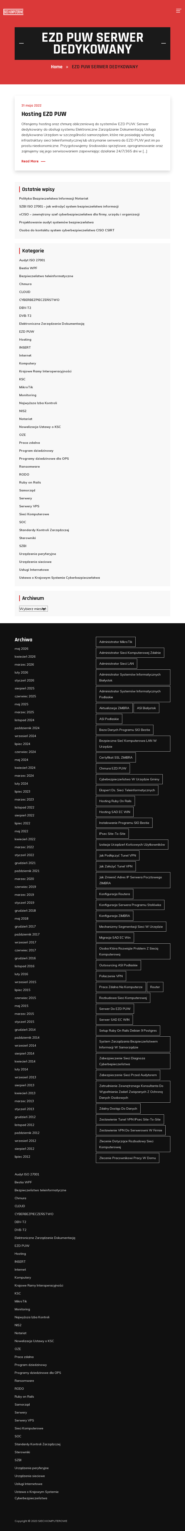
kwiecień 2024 (25, 768)
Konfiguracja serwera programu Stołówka (130, 905)
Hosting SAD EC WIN (114, 812)
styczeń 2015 (24, 1022)
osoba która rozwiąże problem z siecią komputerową (128, 951)
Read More (30, 161)
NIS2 (22, 411)
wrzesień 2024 (25, 736)
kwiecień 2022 (25, 839)
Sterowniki (27, 538)
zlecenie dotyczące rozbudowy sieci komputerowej (126, 1144)
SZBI (22, 546)
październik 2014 (27, 1037)
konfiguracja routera (114, 894)
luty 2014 (21, 1069)
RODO (24, 474)
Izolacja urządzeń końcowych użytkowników (132, 844)
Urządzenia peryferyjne (37, 554)
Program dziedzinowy (36, 451)
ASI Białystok (146, 708)
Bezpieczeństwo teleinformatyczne (46, 276)
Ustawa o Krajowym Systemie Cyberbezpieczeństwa (59, 578)
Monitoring (27, 395)
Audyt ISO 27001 (32, 260)
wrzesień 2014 (25, 1045)
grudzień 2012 (25, 1117)
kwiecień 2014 (25, 1061)
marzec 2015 (24, 1014)
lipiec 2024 (22, 744)
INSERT (25, 347)
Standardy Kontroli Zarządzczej (44, 530)
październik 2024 (27, 728)
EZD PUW (26, 332)
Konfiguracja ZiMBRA (114, 916)
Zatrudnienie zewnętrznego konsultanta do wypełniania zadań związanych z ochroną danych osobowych (131, 1092)
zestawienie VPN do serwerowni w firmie (130, 1130)
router (155, 987)
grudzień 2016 (25, 958)
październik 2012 (27, 1133)
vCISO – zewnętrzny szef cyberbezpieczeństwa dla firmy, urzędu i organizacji (79, 214)
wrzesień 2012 (25, 1141)
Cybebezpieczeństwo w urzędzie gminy (129, 779)
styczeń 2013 (24, 1109)
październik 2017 (27, 934)
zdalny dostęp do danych (118, 1108)
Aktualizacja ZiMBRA (114, 708)
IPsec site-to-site (112, 834)
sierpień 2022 (24, 815)
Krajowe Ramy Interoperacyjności (45, 371)
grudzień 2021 (25, 863)
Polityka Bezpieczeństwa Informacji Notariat (53, 198)
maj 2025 (21, 704)
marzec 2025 (24, 712)
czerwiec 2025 (25, 696)
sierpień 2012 (24, 1149)
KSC (22, 379)
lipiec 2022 (22, 823)
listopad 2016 (24, 966)
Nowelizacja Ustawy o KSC (40, 427)
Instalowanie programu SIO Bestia (124, 823)
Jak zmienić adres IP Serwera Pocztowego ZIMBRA (130, 880)
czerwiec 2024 (25, 752)
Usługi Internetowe (34, 570)
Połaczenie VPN (111, 976)
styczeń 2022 (24, 855)
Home (56, 67)
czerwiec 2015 (25, 998)
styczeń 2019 (24, 903)
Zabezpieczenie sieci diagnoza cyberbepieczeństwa (122, 1061)
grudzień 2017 (25, 926)
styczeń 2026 (24, 680)
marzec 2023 (24, 799)
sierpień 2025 (24, 688)
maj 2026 (21, 649)
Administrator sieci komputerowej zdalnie (130, 653)
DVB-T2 (25, 316)
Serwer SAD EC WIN (114, 1020)
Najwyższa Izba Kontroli (38, 403)
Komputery (27, 363)
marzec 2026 (24, 664)
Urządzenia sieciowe (35, 562)
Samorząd (27, 490)
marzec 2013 (24, 1101)
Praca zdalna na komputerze (121, 987)
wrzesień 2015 (25, 982)
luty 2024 (21, 783)
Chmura (25, 284)
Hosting (25, 339)
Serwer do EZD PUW (115, 1009)
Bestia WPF (28, 268)
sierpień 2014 (24, 1053)
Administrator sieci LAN (116, 664)
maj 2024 (21, 760)
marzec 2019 (24, 895)
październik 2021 (27, 871)
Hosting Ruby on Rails (115, 801)
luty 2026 (21, 672)
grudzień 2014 (25, 1030)
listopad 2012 (24, 1125)
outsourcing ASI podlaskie (118, 965)
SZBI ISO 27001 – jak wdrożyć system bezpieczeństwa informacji (69, 206)
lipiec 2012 (22, 1157)
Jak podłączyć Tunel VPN (117, 855)
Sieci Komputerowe (34, 514)
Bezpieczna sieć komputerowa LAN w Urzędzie (128, 744)
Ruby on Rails (30, 482)
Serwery (25, 498)
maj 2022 (21, 831)
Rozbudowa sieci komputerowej (123, 998)
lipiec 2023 (22, 791)
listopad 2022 (24, 807)
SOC (22, 522)
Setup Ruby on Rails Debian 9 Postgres (128, 1030)
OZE (22, 435)
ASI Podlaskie (109, 719)
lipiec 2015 (22, 990)
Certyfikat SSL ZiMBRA (115, 757)
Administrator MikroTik (115, 642)
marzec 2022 (24, 847)
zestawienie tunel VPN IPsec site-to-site (130, 1119)
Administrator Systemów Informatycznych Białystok (130, 677)
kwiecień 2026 (25, 656)
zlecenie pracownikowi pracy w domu (127, 1158)
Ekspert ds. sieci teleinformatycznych (127, 790)
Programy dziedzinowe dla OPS (44, 459)
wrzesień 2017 (25, 942)
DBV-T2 (25, 308)
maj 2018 (21, 918)
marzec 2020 (24, 879)
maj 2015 (21, 1006)
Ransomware (29, 466)
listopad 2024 (24, 720)
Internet (25, 355)
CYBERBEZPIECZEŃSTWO (39, 300)
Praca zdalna (29, 443)
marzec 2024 (24, 776)
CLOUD (24, 292)
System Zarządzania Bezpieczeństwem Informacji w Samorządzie (128, 1044)
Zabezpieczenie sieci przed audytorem (128, 1075)
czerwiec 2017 (25, 950)
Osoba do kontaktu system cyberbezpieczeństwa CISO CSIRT (67, 230)
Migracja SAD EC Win (115, 937)
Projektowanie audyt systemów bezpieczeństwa (56, 222)
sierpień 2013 (24, 1085)
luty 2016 (21, 974)
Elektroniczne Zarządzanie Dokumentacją (51, 324)
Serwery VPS (29, 506)
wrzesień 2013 (25, 1077)
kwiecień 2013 (25, 1093)
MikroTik (26, 387)
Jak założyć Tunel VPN (115, 866)
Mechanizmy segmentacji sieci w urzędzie (131, 927)
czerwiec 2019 (25, 887)
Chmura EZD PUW (113, 768)
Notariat (25, 419)
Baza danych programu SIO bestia (124, 730)
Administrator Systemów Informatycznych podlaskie (130, 694)
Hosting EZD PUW (43, 114)
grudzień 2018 (25, 910)
